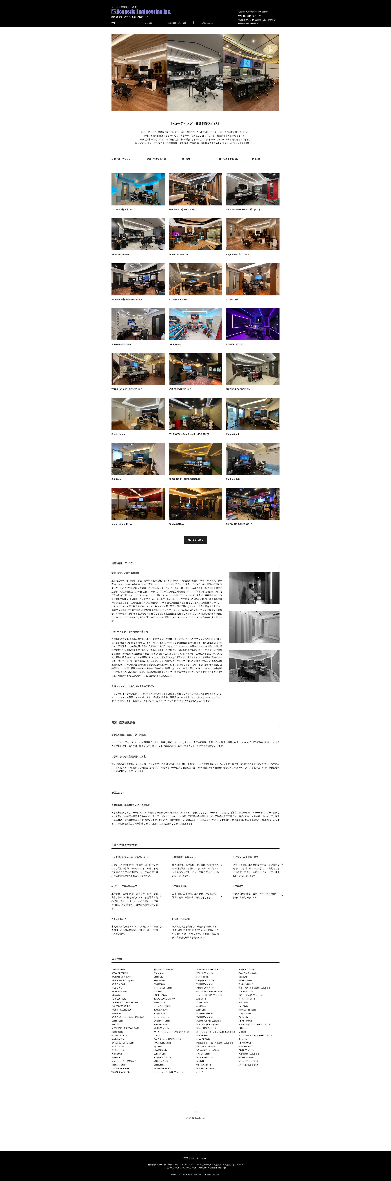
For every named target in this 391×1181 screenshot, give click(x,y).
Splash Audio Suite (121, 344)
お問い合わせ (207, 23)
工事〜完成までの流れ (227, 159)
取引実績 (256, 159)
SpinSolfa (116, 479)
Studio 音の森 (233, 479)
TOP (113, 23)
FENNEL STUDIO (234, 344)
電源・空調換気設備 (156, 159)
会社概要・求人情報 (177, 23)
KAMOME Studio (120, 254)
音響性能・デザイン (121, 159)
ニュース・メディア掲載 (142, 23)
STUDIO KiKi (232, 299)
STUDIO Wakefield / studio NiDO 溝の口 (189, 434)
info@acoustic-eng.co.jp (248, 23)
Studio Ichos (118, 434)
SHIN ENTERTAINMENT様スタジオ (243, 209)
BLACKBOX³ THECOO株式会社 (185, 479)
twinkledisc (175, 344)
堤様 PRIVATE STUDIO (180, 389)
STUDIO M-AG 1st (178, 299)
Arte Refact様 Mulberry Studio (127, 299)
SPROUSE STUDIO (178, 254)
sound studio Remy (121, 524)
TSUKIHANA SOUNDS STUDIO (126, 389)
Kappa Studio (233, 434)
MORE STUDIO (195, 540)
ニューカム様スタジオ (122, 209)
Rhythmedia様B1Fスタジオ (182, 209)
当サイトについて (199, 1158)
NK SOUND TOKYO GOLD (239, 524)
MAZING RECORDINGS (238, 389)
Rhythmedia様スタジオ (237, 254)
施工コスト (187, 159)
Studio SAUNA (176, 524)
